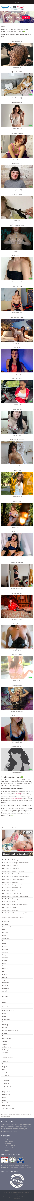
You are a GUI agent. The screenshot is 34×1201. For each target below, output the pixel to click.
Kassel (4, 963)
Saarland (4, 1041)
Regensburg (5, 982)
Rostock (4, 991)
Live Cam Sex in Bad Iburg (10, 899)
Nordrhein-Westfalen (8, 1036)
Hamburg (5, 1025)
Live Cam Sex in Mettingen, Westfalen (13, 871)
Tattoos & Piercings (8, 1108)
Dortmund (5, 985)
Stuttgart (4, 955)
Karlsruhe (5, 996)
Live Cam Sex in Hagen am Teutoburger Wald (15, 876)
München (5, 932)
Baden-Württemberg (8, 1011)
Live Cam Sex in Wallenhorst (10, 874)
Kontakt (21, 1197)
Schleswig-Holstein (7, 1050)
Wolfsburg (5, 994)
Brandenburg (6, 1019)
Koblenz (4, 974)
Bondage (6, 1075)
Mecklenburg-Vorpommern (10, 1030)
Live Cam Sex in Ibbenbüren (10, 882)
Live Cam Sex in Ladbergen (10, 910)
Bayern (4, 1013)
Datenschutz (27, 1197)
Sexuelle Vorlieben (10, 1145)
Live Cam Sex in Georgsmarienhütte (12, 885)
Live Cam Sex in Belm (8, 890)
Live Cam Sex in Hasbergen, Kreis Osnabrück (15, 862)
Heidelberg (5, 949)
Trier (3, 999)
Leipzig (4, 943)
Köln (3, 930)
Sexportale (8, 1143)
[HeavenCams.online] (13, 7)
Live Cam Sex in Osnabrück (10, 865)
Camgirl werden (9, 1141)
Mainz (4, 935)
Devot (5, 1078)
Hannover (5, 969)
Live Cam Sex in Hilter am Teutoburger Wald (15, 913)
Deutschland (12, 1114)
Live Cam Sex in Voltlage (9, 907)
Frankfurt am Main (7, 927)
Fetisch (4, 1069)
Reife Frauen (6, 1106)
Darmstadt (5, 941)
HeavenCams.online (18, 1192)
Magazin (17, 2)
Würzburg (5, 957)
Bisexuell (4, 1064)
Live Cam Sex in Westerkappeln (11, 860)
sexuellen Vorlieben (16, 798)
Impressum (17, 1198)
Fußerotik (6, 1083)
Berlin (4, 1016)
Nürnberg (5, 952)
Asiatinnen (5, 1061)
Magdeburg (5, 988)
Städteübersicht (9, 1148)
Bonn (3, 966)
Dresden (4, 946)
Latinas (4, 1097)
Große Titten (6, 1089)
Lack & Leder (7, 1086)
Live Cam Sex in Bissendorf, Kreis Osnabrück (15, 904)
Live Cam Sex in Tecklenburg (10, 868)
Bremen (4, 1022)
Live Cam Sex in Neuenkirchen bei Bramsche (15, 896)
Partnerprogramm (8, 1197)
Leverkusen (5, 977)
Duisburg (5, 960)
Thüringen (5, 1052)
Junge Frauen (6, 1092)
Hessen (4, 1027)
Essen (4, 1002)
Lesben (4, 1100)
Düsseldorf (5, 921)
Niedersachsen (6, 1033)
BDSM (5, 1072)
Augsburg (5, 980)
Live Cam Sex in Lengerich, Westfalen (13, 879)
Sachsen (4, 1044)
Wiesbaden (5, 938)
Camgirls (18, 793)
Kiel (3, 971)
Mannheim (5, 924)
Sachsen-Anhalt (6, 1047)
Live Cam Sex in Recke (8, 902)
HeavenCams (4, 1114)
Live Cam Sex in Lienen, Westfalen (12, 893)
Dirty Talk (5, 1067)
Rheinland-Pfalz (6, 1038)
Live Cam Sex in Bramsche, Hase (12, 888)
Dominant (7, 1080)
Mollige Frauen (6, 1103)
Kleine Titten (6, 1094)
